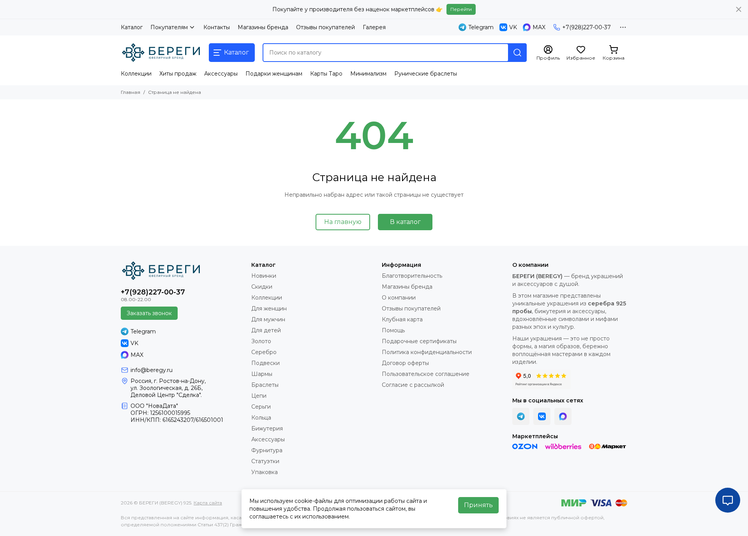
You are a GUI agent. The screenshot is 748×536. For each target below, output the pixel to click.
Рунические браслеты (425, 73)
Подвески (265, 363)
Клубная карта (402, 319)
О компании (399, 297)
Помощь (393, 330)
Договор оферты (405, 363)
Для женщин (269, 308)
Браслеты (265, 384)
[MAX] (563, 416)
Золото (261, 341)
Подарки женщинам (273, 73)
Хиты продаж (177, 73)
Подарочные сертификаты (419, 341)
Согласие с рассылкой (413, 384)
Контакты (216, 27)
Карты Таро (326, 73)
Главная (130, 92)
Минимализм (368, 73)
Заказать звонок (149, 313)
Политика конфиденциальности (427, 352)
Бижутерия (267, 428)
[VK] (541, 416)
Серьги (261, 406)
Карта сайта (208, 503)
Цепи (258, 395)
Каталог (132, 27)
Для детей (266, 330)
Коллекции (136, 73)
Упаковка (264, 472)
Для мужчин (268, 319)
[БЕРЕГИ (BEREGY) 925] (161, 52)
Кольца (261, 417)
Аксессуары (221, 73)
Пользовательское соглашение (425, 373)
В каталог (405, 222)
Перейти (461, 9)
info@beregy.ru (152, 370)
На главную (343, 222)
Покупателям (169, 27)
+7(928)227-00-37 (586, 27)
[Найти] (517, 52)
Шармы (261, 373)
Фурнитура (266, 450)
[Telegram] (520, 416)
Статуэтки (265, 461)
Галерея (374, 27)
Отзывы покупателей (325, 27)
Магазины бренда (263, 27)
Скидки (261, 286)
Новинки (263, 275)
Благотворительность (412, 275)
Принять (478, 505)
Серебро (264, 352)
